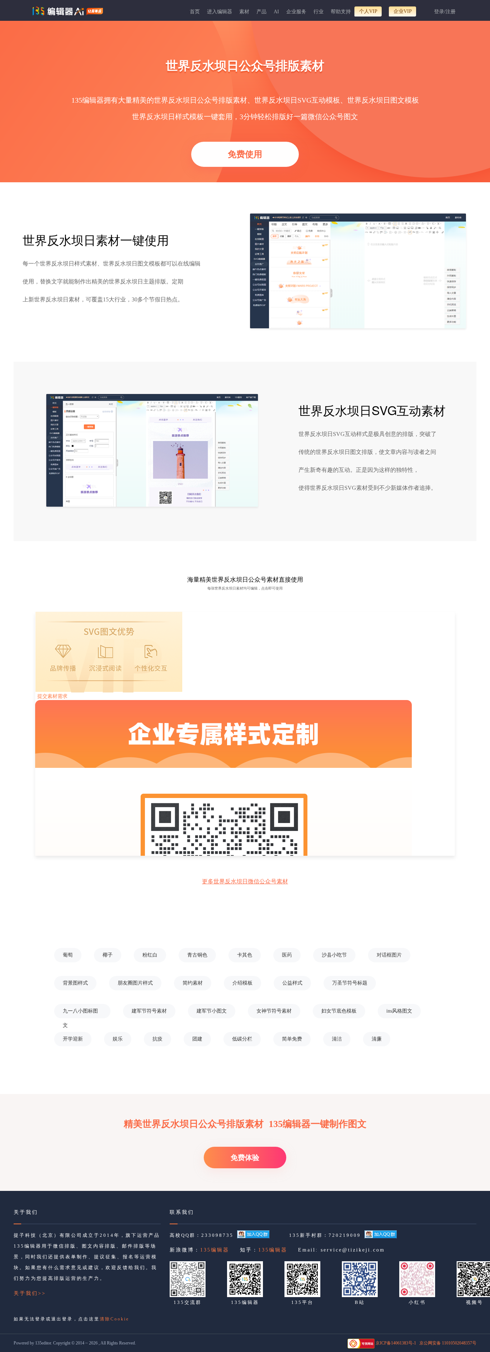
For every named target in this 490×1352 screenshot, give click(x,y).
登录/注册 (445, 11)
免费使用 (245, 154)
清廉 (377, 1039)
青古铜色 (197, 955)
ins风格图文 (399, 1011)
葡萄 (68, 955)
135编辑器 (214, 1250)
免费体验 (245, 1157)
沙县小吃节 (334, 955)
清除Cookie (114, 1319)
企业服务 (296, 11)
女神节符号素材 (274, 1011)
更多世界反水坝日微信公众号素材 (245, 881)
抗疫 (157, 1039)
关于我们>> (30, 1293)
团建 (197, 1039)
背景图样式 (75, 983)
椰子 (108, 955)
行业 (319, 11)
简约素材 (193, 983)
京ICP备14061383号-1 (396, 1343)
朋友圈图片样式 (135, 983)
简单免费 (292, 1039)
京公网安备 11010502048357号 (447, 1343)
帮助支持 (341, 11)
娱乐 (118, 1039)
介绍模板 (242, 983)
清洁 (337, 1039)
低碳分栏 (242, 1039)
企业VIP (403, 11)
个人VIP (368, 11)
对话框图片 (389, 955)
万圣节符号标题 (349, 983)
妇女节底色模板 (339, 1011)
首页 (195, 11)
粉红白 (149, 955)
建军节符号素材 (149, 1011)
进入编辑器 (219, 11)
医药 (287, 955)
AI (276, 11)
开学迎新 (73, 1039)
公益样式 (292, 983)
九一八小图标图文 (80, 1013)
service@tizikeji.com (353, 1250)
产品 (261, 11)
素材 (244, 11)
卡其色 (244, 955)
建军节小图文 (212, 1011)
